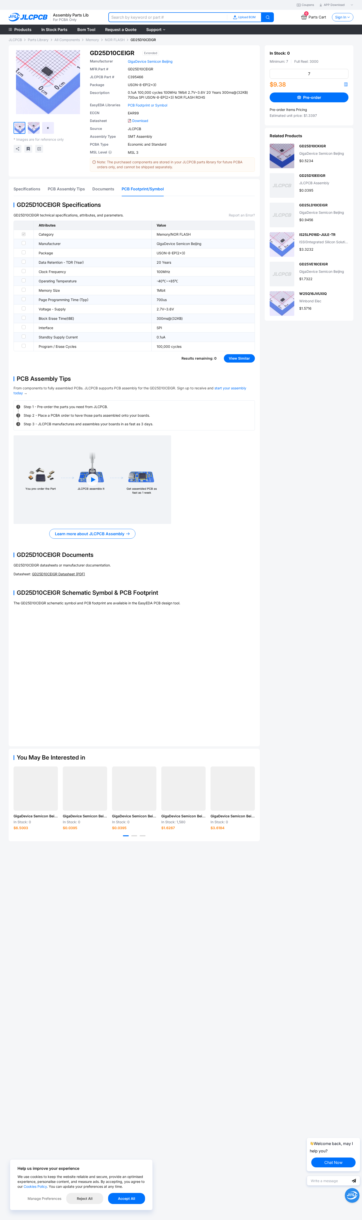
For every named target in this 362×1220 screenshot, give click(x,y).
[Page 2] (134, 835)
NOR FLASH (115, 40)
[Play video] (92, 479)
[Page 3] (143, 835)
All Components (67, 40)
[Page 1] (126, 835)
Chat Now (333, 1162)
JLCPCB (15, 40)
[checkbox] (24, 234)
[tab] (27, 189)
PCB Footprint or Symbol (147, 105)
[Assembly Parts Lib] (28, 17)
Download (140, 121)
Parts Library (38, 40)
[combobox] (167, 17)
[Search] (268, 17)
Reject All (85, 1198)
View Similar (239, 358)
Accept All (126, 1198)
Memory (92, 40)
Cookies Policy (35, 1186)
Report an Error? (242, 215)
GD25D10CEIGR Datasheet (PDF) (58, 574)
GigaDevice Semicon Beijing (150, 61)
